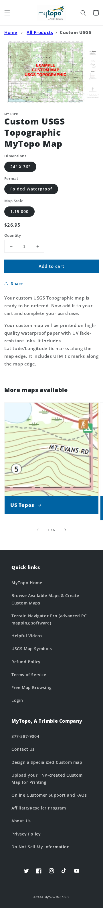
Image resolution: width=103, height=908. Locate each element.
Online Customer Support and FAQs (49, 795)
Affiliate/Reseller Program (38, 808)
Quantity (12, 235)
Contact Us (23, 749)
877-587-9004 (25, 736)
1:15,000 (19, 211)
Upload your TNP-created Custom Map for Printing (47, 778)
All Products (40, 32)
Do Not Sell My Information (40, 846)
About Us (21, 820)
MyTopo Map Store (57, 897)
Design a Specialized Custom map (46, 762)
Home (10, 32)
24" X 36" (20, 166)
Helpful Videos (26, 635)
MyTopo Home (26, 582)
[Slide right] (65, 529)
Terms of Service (28, 674)
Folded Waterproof (31, 189)
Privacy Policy (26, 834)
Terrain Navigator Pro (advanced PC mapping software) (49, 619)
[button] (7, 13)
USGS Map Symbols (31, 648)
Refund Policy (26, 661)
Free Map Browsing (31, 687)
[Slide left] (38, 529)
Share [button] (17, 283)
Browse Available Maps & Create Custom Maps (45, 599)
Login (17, 700)
